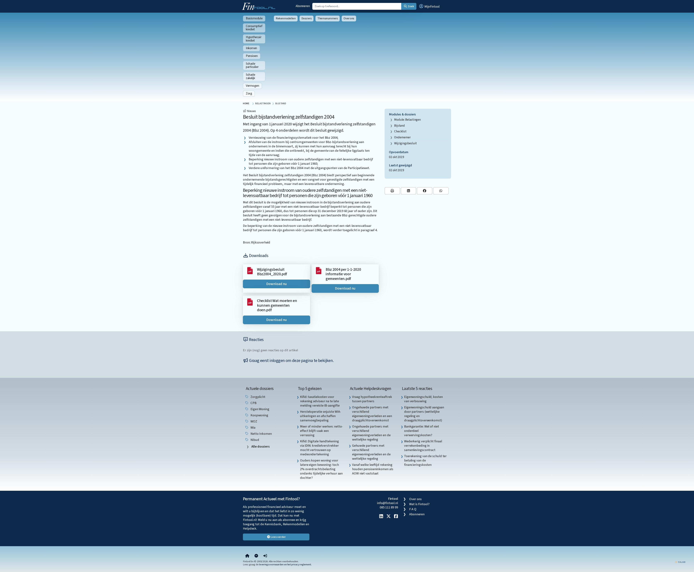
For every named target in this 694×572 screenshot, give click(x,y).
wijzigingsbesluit (405, 143)
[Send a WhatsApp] (441, 190)
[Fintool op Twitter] (388, 516)
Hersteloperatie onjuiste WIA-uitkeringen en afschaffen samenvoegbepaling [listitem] (320, 416)
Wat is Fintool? (419, 504)
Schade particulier (252, 65)
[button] (429, 6)
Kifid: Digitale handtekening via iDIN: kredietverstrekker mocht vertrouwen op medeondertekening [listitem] (319, 448)
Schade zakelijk (250, 76)
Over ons (349, 18)
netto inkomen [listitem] (261, 433)
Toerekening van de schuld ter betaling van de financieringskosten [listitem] (425, 460)
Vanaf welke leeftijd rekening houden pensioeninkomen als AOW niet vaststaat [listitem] (372, 469)
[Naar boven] (256, 556)
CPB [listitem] (253, 403)
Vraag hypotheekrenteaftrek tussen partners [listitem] (372, 398)
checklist (400, 131)
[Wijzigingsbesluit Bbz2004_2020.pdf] (250, 270)
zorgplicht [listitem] (257, 396)
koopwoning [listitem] (259, 415)
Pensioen (252, 56)
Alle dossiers (260, 446)
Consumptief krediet (254, 28)
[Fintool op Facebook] (396, 516)
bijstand (399, 125)
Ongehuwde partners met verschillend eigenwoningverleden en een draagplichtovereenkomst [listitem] (372, 414)
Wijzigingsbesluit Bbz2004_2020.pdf (272, 272)
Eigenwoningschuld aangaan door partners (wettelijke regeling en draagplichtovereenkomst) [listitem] (424, 414)
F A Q (412, 509)
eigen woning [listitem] (259, 409)
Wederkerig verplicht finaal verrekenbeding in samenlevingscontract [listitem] (423, 445)
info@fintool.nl (387, 503)
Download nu (276, 283)
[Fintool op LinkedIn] (381, 516)
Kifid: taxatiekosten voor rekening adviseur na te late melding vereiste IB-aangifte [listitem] (319, 401)
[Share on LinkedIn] (408, 190)
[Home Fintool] (259, 6)
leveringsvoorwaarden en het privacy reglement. (285, 564)
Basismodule (254, 18)
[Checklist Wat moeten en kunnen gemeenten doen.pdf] (250, 301)
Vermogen (252, 85)
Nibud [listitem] (254, 439)
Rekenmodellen (286, 18)
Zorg (249, 93)
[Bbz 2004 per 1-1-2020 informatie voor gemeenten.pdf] (318, 270)
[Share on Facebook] (424, 190)
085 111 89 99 (389, 507)
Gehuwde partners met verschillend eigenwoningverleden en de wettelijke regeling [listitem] (371, 452)
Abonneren (303, 6)
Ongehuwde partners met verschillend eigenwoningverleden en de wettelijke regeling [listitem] (371, 433)
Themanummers (327, 18)
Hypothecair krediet (253, 39)
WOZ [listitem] (253, 421)
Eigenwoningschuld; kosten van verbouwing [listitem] (423, 398)
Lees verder (278, 537)
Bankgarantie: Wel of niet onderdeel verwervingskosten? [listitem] (421, 430)
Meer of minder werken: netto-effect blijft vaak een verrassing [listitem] (321, 430)
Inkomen (251, 48)
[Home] (247, 556)
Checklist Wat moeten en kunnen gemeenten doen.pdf (277, 305)
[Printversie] (392, 190)
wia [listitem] (252, 427)
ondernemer (402, 137)
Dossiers (306, 18)
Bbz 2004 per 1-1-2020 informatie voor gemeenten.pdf (343, 274)
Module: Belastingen (407, 119)
